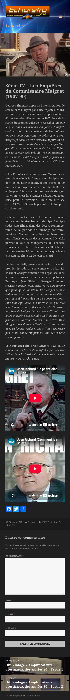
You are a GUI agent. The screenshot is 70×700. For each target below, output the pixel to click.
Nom (9, 600)
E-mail (10, 614)
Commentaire (15, 556)
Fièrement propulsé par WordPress (23, 695)
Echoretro (15, 25)
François (32, 522)
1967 (44, 522)
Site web (10, 628)
